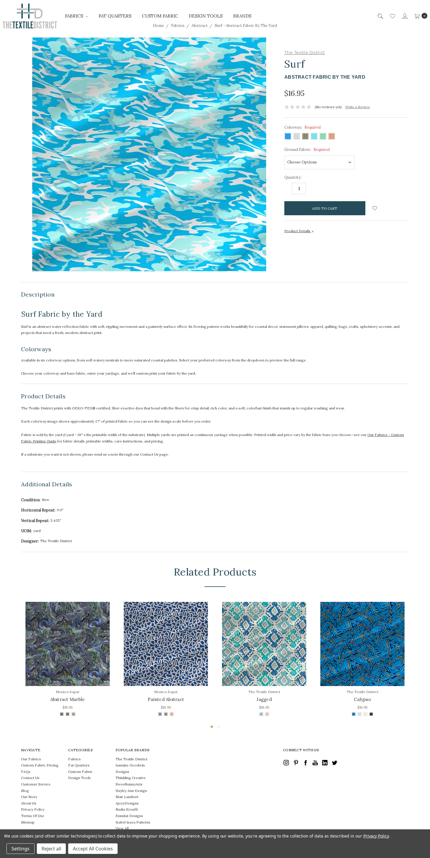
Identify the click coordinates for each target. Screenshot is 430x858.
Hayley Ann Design (131, 790)
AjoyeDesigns (127, 803)
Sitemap (28, 822)
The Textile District (131, 759)
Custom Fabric (160, 16)
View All (122, 828)
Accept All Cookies (93, 848)
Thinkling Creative (131, 778)
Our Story (29, 797)
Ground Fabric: (307, 149)
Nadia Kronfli (127, 809)
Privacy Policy (32, 809)
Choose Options (67, 673)
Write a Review (357, 107)
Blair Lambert (127, 797)
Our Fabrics (31, 759)
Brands (242, 16)
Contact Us (30, 778)
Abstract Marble (67, 699)
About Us (28, 803)
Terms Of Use (32, 816)
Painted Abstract (166, 699)
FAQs (25, 771)
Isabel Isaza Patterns (133, 822)
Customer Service (36, 784)
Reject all (51, 848)
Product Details (297, 231)
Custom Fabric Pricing (40, 765)
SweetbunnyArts (129, 784)
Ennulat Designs (129, 816)
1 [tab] (212, 727)
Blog (25, 790)
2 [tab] (218, 727)
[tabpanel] (67, 659)
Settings (20, 848)
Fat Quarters (115, 16)
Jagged (264, 699)
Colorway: (302, 127)
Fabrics (74, 16)
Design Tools (206, 16)
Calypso (362, 699)
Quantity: (293, 177)
